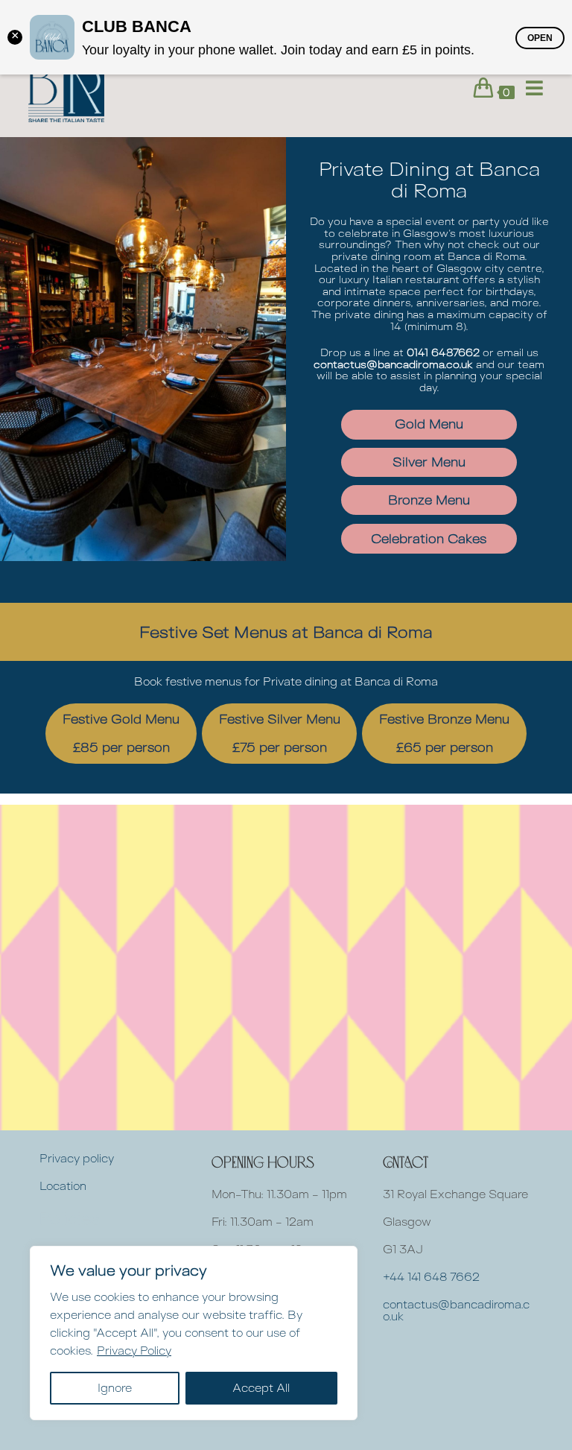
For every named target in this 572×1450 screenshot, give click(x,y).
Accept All (261, 1388)
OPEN (540, 38)
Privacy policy (76, 1158)
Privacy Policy (134, 1350)
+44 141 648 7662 (431, 1277)
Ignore (115, 1388)
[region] (194, 1333)
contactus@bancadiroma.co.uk (456, 1310)
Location (62, 1186)
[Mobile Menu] (529, 88)
